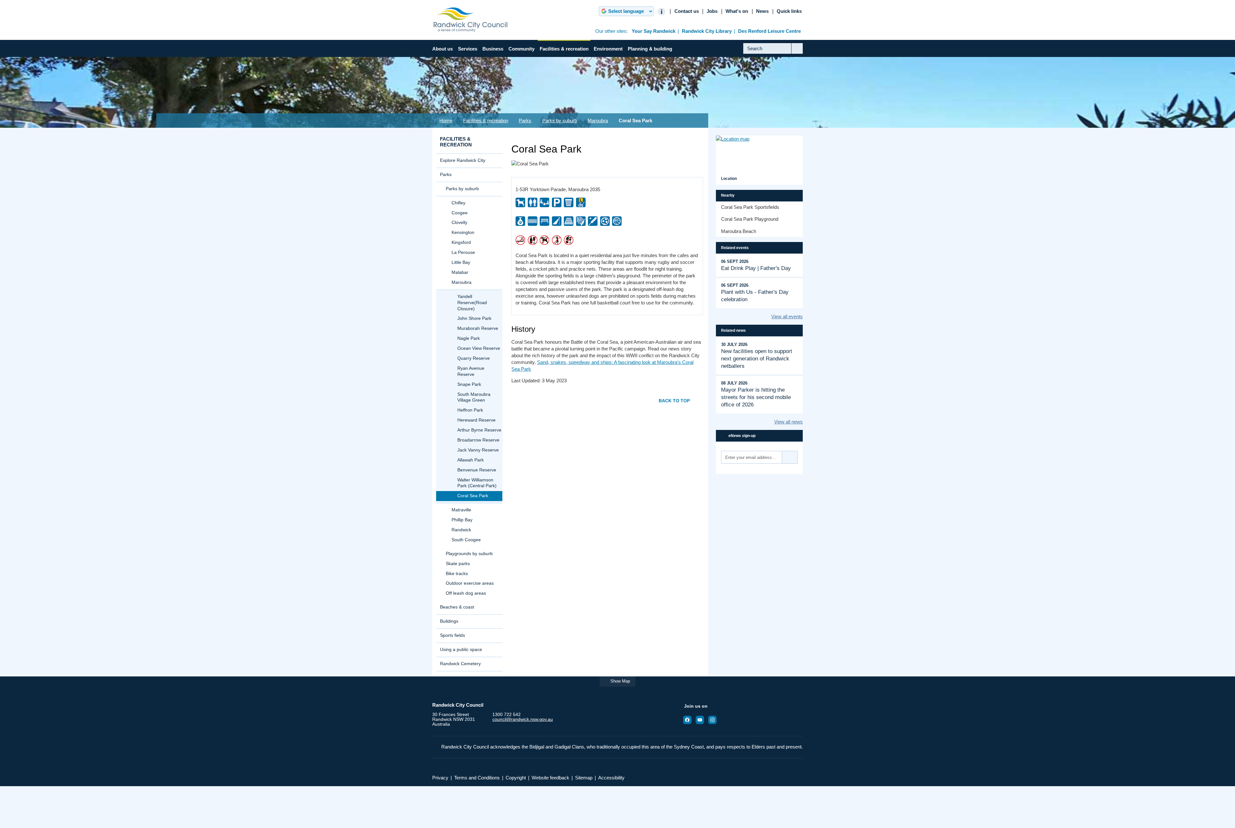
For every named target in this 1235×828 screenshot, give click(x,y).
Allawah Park (470, 460)
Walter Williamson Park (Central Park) (477, 483)
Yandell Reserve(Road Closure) (472, 302)
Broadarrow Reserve (478, 440)
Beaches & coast (457, 607)
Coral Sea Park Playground (749, 219)
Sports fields (452, 635)
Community (521, 48)
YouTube (702, 720)
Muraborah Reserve (477, 328)
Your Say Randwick (653, 31)
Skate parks (458, 563)
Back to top (674, 400)
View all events (787, 316)
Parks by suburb (559, 120)
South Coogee (466, 539)
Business (492, 48)
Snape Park (469, 384)
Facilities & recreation (564, 48)
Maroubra (598, 120)
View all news (788, 421)
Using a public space (461, 649)
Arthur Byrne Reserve (479, 430)
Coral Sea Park (472, 495)
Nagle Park (468, 338)
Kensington (463, 232)
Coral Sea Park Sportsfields (750, 207)
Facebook (689, 720)
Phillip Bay (462, 519)
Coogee (460, 212)
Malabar (460, 272)
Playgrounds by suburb (469, 553)
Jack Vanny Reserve (478, 450)
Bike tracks (457, 573)
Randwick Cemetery (460, 663)
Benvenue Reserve (476, 470)
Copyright (516, 777)
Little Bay (461, 262)
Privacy (440, 777)
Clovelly (459, 222)
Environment (608, 48)
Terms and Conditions (477, 777)
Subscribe (790, 457)
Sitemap (583, 777)
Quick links (789, 11)
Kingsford (461, 242)
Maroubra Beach (738, 231)
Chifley (458, 202)
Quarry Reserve (473, 358)
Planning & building (650, 48)
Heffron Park (470, 410)
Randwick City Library (707, 31)
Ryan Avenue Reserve (470, 371)
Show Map (620, 681)
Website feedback (550, 777)
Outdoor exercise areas (470, 583)
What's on (737, 11)
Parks (525, 120)
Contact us (686, 11)
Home (445, 120)
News (762, 11)
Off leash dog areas (466, 593)
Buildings (449, 621)
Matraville (461, 509)
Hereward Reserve (476, 420)
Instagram (714, 720)
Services (467, 48)
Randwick (461, 529)
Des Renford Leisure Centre (769, 31)
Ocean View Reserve (478, 348)
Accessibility (611, 777)
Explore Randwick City (462, 160)
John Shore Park (474, 318)
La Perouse (463, 252)
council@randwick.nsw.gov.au (522, 719)
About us (442, 48)
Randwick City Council (470, 19)
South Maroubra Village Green (473, 397)
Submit (797, 53)
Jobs (712, 11)
